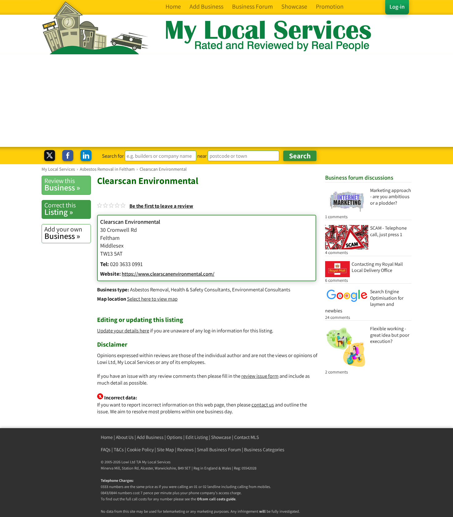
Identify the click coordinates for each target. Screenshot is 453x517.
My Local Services (156, 462)
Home (107, 437)
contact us (262, 404)
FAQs (106, 449)
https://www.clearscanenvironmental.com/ (168, 273)
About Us (125, 437)
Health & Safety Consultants (200, 289)
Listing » (60, 209)
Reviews (185, 449)
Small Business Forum (219, 449)
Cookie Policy (140, 449)
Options (174, 437)
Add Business (150, 437)
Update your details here (123, 330)
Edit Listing (197, 437)
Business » (62, 184)
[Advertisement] (226, 100)
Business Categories (264, 449)
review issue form (260, 376)
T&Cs (119, 449)
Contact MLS (246, 437)
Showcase (221, 437)
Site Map (165, 449)
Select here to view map (152, 298)
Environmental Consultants (261, 289)
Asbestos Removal (149, 289)
